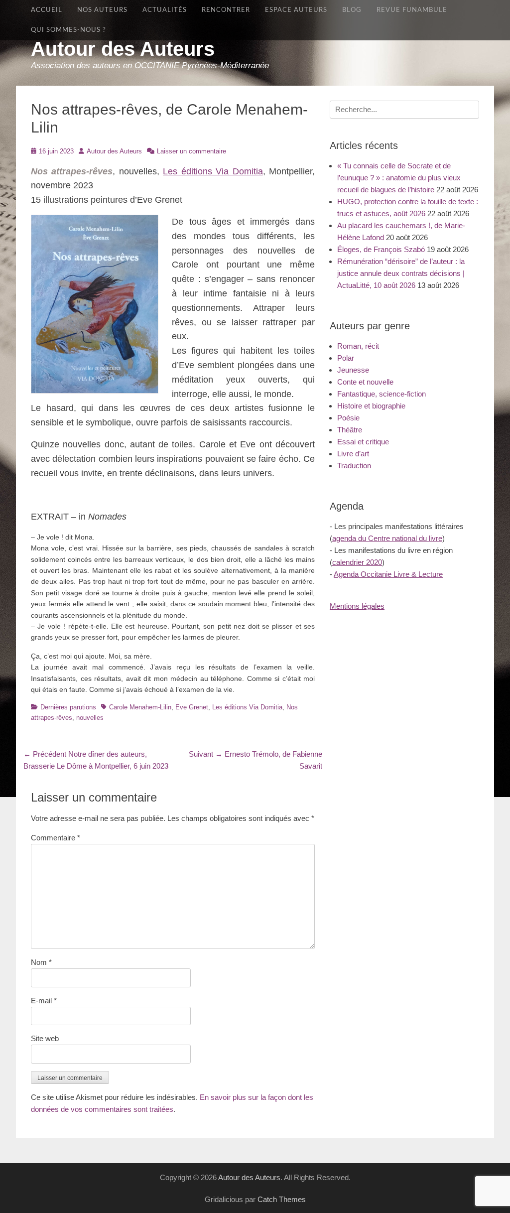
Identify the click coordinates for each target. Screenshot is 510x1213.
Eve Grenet (191, 707)
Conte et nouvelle (365, 382)
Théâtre (349, 429)
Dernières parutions (68, 707)
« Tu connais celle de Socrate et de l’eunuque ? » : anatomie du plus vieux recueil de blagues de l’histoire (399, 177)
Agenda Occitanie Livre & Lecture (388, 574)
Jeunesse (353, 370)
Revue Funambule (412, 10)
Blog (352, 10)
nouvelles (90, 717)
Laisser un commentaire (191, 151)
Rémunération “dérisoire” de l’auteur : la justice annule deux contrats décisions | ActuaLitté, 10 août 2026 (401, 273)
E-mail (44, 1000)
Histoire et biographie (371, 406)
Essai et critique (363, 441)
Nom (41, 962)
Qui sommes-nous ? (68, 30)
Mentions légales (357, 606)
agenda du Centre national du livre (387, 538)
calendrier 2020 (357, 562)
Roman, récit (358, 346)
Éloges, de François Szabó (381, 249)
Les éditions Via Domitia (212, 171)
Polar (345, 358)
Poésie (348, 417)
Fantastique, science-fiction (381, 394)
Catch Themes (281, 1199)
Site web (45, 1038)
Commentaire (55, 837)
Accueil (46, 10)
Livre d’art (353, 453)
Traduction (354, 465)
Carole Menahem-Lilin (140, 707)
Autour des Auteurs (123, 49)
